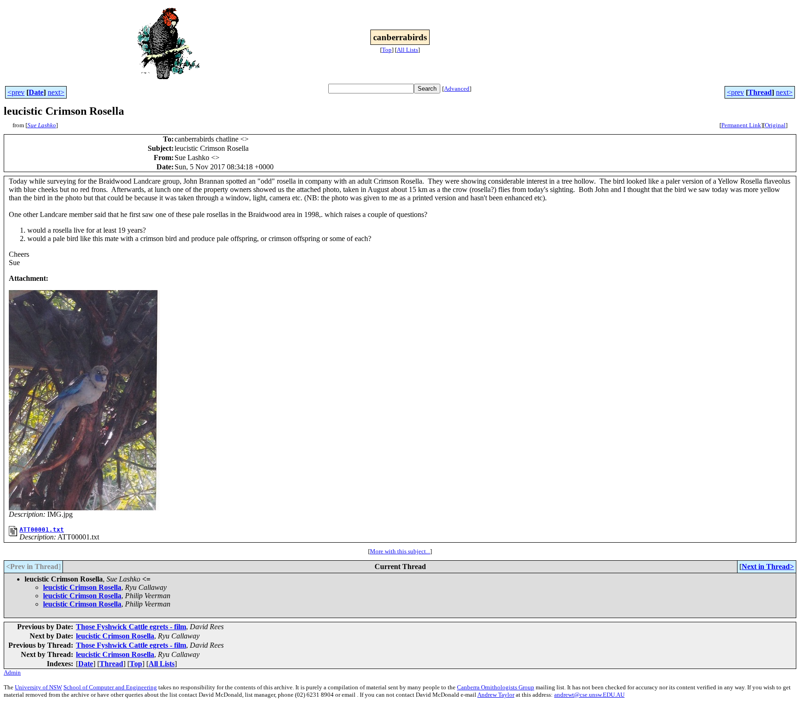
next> (56, 92)
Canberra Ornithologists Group (495, 687)
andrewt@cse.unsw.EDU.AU (589, 694)
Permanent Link (741, 125)
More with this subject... (400, 551)
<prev (16, 92)
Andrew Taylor (495, 694)
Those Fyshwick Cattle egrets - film (131, 627)
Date (36, 92)
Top (387, 49)
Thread (760, 92)
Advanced (456, 88)
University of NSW (38, 687)
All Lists (407, 49)
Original (775, 125)
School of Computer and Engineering (110, 687)
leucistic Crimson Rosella (82, 587)
